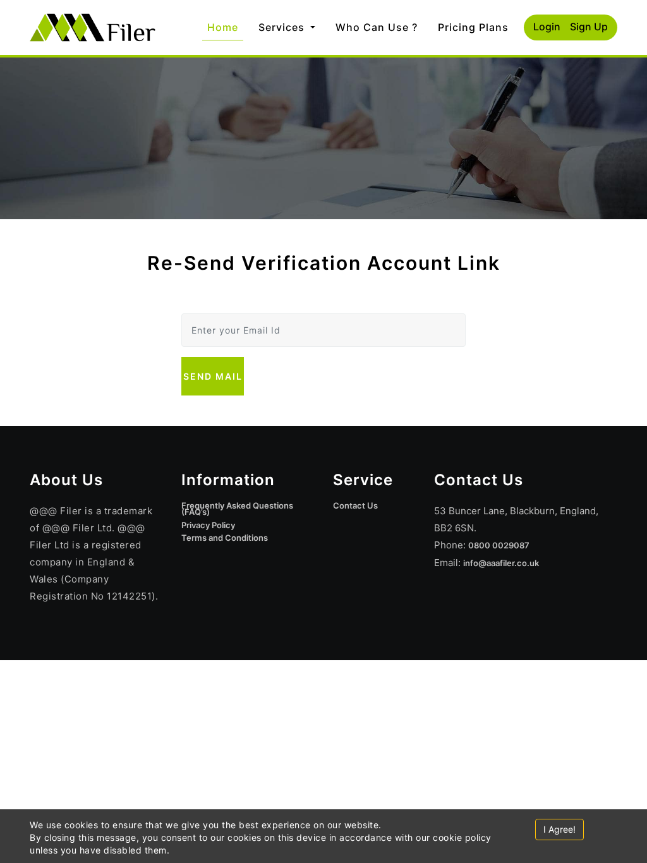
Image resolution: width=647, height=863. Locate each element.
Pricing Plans (473, 27)
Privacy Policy (208, 525)
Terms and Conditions (224, 538)
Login (546, 26)
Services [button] (283, 27)
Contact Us (355, 505)
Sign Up (589, 26)
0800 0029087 (498, 545)
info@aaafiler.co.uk (501, 563)
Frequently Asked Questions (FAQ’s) (237, 508)
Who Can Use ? (377, 27)
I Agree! (559, 829)
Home (225, 26)
